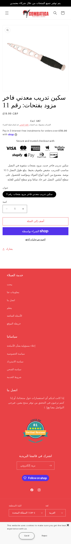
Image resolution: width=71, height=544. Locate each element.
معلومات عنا (13, 292)
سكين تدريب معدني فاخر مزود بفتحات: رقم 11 (29, 194)
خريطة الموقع (14, 323)
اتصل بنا (11, 300)
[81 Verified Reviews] (35, 444)
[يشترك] (50, 466)
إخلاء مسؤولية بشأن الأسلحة (21, 346)
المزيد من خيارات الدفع (35, 239)
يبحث (9, 284)
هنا (48, 407)
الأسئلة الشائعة (14, 316)
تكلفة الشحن (24, 125)
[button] (7, 13)
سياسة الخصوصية (16, 353)
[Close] (68, 525)
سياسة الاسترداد (15, 361)
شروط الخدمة (14, 377)
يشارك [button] (9, 249)
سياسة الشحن (14, 369)
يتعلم (9, 308)
